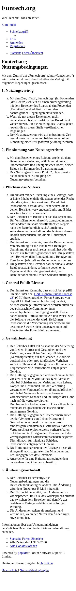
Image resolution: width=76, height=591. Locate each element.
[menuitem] (13, 39)
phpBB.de (46, 563)
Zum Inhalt (9, 24)
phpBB (22, 552)
